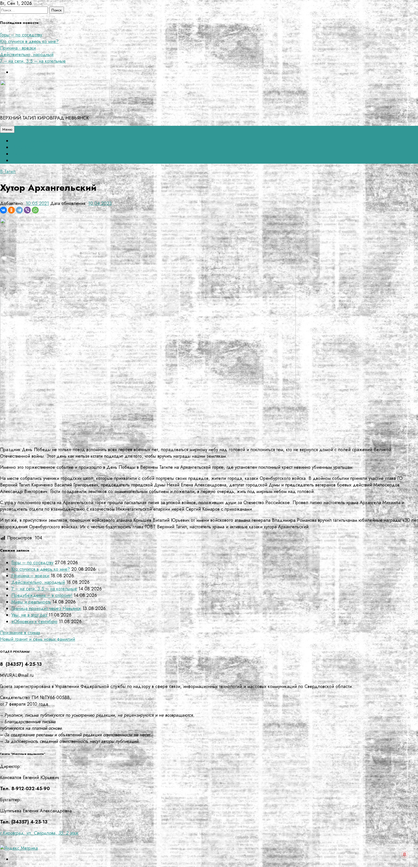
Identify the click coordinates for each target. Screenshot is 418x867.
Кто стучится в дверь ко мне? (29, 41)
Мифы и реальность (31, 602)
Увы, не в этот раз (29, 615)
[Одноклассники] (11, 210)
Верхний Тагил (26, 154)
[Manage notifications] (404, 854)
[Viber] (27, 210)
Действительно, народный (26, 54)
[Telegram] (19, 210)
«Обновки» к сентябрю (34, 621)
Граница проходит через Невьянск (46, 608)
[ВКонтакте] (3, 210)
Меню (7, 129)
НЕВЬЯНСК (23, 147)
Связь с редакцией (30, 140)
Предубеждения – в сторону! (41, 595)
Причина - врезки (18, 48)
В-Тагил (7, 171)
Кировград (22, 160)
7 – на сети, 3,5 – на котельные (33, 61)
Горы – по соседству (21, 35)
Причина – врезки (30, 575)
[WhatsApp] (35, 210)
